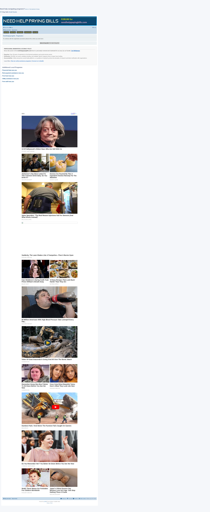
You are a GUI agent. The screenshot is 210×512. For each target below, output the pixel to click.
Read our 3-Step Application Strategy (32, 9)
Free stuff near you (8, 81)
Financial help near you (9, 70)
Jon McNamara (75, 50)
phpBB (45, 501)
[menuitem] (11, 28)
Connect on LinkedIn (38, 61)
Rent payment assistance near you (13, 73)
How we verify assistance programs (21, 61)
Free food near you (8, 76)
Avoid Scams (13, 12)
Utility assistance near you (10, 78)
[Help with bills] (49, 21)
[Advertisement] (40, 4)
